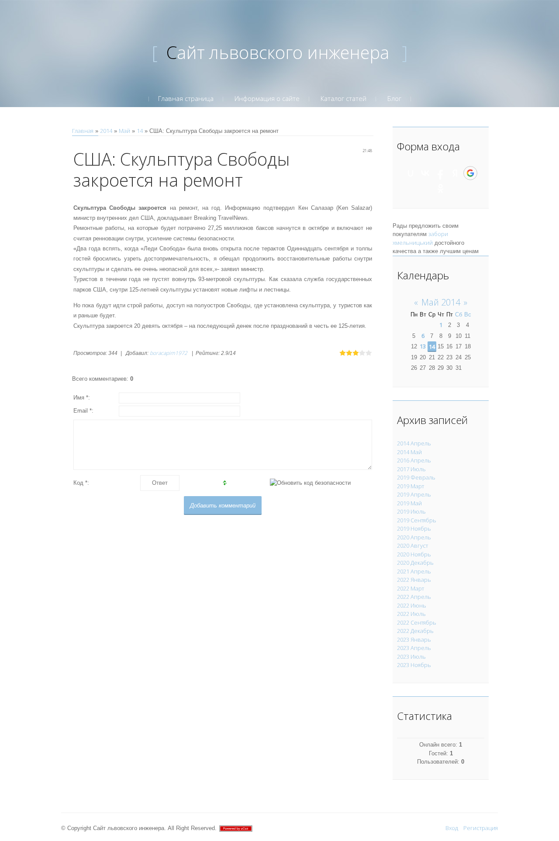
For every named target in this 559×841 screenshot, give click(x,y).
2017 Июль (411, 469)
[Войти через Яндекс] (455, 173)
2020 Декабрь (415, 562)
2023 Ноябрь (414, 665)
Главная (82, 131)
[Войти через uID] (410, 173)
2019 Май (409, 503)
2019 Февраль (416, 477)
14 (140, 131)
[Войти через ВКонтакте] (425, 173)
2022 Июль (411, 614)
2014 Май (409, 452)
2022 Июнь (411, 605)
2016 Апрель (414, 460)
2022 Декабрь (415, 631)
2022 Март (410, 588)
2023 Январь (414, 639)
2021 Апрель (414, 571)
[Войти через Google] (470, 173)
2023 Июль (411, 656)
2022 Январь (414, 580)
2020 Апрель (414, 537)
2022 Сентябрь (416, 622)
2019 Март (410, 486)
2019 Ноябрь (414, 528)
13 (423, 346)
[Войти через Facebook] (440, 173)
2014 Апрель (414, 443)
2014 (106, 131)
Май (124, 131)
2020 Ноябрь (414, 554)
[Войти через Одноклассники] (440, 188)
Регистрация (480, 828)
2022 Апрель (414, 597)
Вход (451, 828)
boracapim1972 (168, 353)
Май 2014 (440, 302)
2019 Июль (411, 511)
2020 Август (412, 545)
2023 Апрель (414, 648)
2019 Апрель (414, 494)
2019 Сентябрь (416, 520)
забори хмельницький (420, 238)
